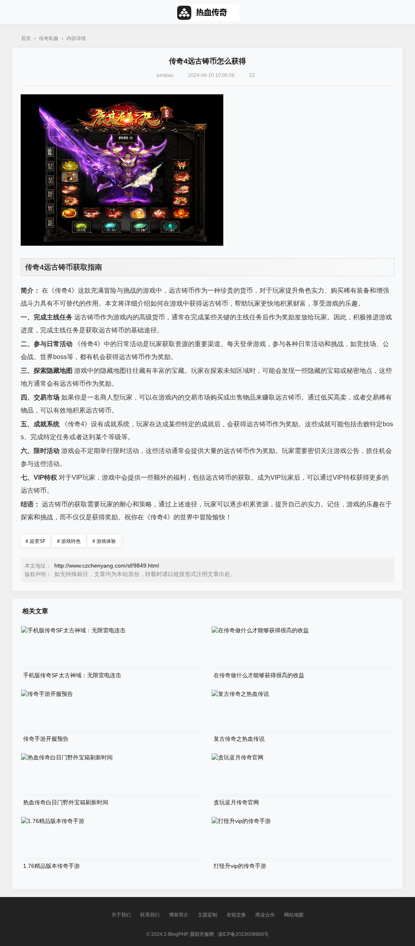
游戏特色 (69, 541)
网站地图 (294, 915)
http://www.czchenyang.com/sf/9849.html (106, 565)
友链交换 (236, 915)
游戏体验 (104, 541)
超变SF (35, 541)
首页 (26, 38)
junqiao (165, 75)
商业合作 (265, 915)
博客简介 (178, 915)
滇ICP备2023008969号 (243, 934)
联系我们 (150, 915)
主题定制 (207, 915)
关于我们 (121, 915)
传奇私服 (48, 38)
